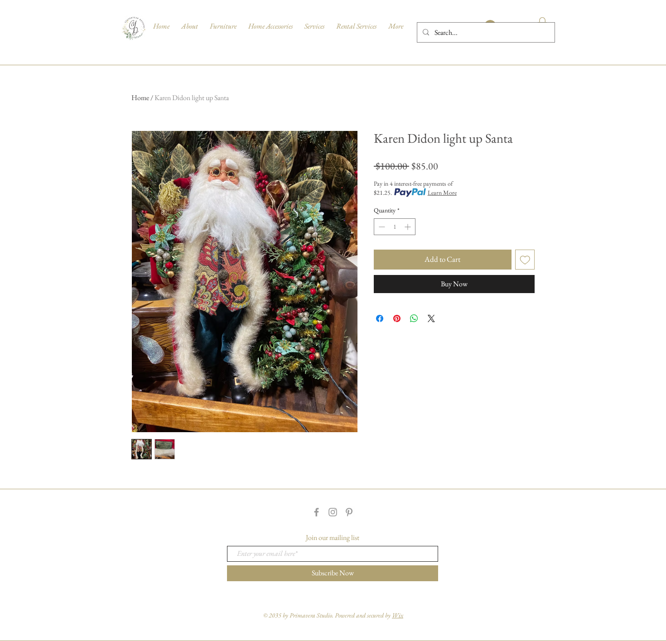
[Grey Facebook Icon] (316, 512)
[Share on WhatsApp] (414, 318)
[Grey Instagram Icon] (332, 512)
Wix (397, 615)
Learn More (442, 192)
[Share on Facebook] (379, 318)
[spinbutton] (394, 227)
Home (140, 97)
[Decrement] (380, 227)
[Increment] (408, 227)
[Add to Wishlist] (525, 260)
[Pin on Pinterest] (396, 318)
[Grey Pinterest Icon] (349, 512)
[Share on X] (431, 318)
